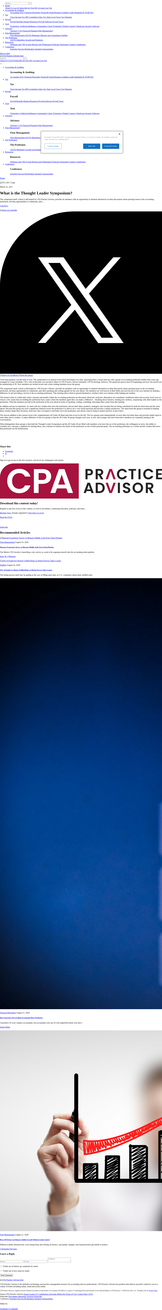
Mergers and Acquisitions (50, 35)
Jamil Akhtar (5, 1027)
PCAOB (86, 13)
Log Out (48, 8)
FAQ (91, 1294)
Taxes (12, 17)
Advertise (53, 1294)
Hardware (81, 26)
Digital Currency (70, 26)
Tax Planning (66, 17)
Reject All (91, 146)
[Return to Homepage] (12, 1280)
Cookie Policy (83, 1294)
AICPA (28, 35)
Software (95, 26)
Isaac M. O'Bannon (8, 556)
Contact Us (33, 1294)
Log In (16, 8)
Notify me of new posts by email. (16, 1271)
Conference (9, 47)
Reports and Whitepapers (42, 45)
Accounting (15, 13)
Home (7, 6)
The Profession (11, 38)
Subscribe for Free (27, 8)
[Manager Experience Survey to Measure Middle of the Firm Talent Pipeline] (31, 538)
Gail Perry (4, 206)
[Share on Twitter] (81, 373)
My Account (40, 8)
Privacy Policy (153, 1290)
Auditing (65, 13)
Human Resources (31, 22)
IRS (27, 17)
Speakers (39, 49)
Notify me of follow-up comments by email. (20, 1266)
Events (29, 45)
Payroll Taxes (58, 22)
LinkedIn (14, 1309)
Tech (7, 24)
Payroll (8, 19)
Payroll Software (46, 22)
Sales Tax (42, 17)
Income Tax (20, 17)
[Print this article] (25, 375)
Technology (15, 26)
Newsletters (13, 1296)
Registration (30, 49)
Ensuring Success (17, 49)
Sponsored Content (68, 45)
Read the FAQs (6, 517)
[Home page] (12, 56)
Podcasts (56, 45)
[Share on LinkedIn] (8, 210)
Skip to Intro (5, 53)
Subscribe (4, 527)
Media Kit (61, 1294)
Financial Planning (30, 31)
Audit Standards (76, 13)
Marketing (36, 35)
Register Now (6, 513)
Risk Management (45, 31)
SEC (92, 13)
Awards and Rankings (34, 40)
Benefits (19, 22)
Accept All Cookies (110, 146)
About (26, 1294)
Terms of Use (71, 1294)
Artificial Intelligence (28, 26)
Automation (42, 26)
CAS (20, 31)
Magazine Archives (26, 1296)
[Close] (119, 134)
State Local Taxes (54, 17)
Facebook (4, 1309)
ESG (22, 13)
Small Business (55, 13)
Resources (9, 42)
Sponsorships (48, 49)
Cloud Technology (55, 26)
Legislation (33, 17)
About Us (9, 8)
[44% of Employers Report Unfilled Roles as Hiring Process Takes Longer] (30, 561)
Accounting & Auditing (14, 10)
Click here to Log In (36, 513)
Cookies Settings (53, 146)
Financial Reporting (32, 13)
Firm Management (12, 33)
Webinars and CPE (18, 45)
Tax (6, 15)
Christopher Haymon (8, 1249)
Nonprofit (45, 13)
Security (88, 26)
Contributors (81, 45)
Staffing (64, 35)
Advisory (9, 29)
